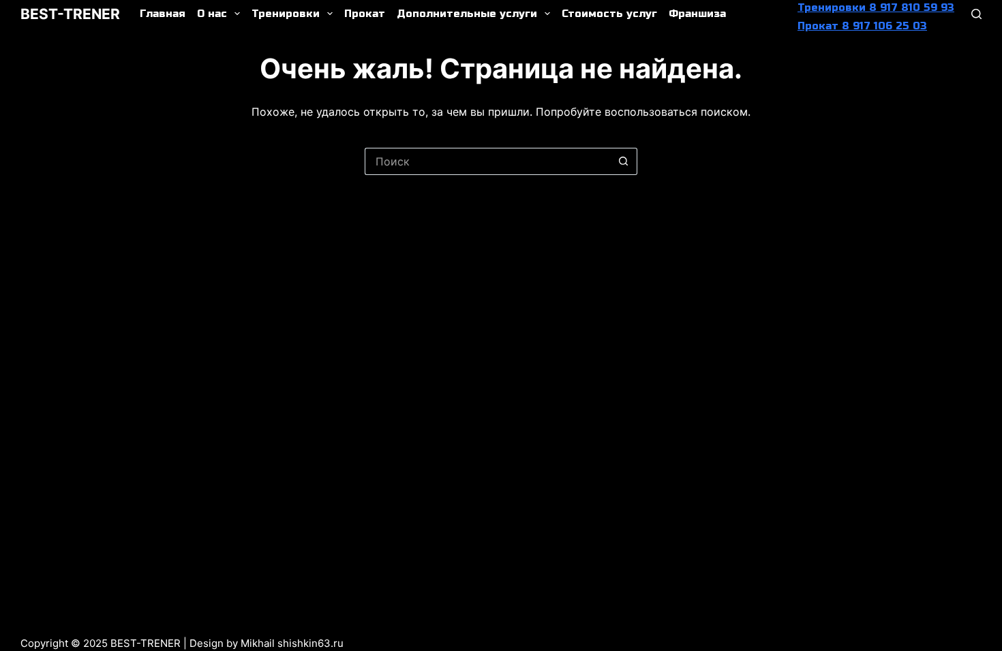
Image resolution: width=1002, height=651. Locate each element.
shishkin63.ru (310, 643)
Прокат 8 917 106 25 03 (862, 26)
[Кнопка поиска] (623, 161)
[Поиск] (976, 14)
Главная (162, 13)
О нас (212, 13)
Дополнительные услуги (467, 13)
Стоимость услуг (609, 13)
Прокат (364, 13)
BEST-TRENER (70, 13)
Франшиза (697, 13)
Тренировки (286, 13)
